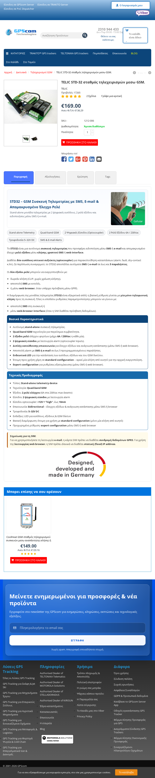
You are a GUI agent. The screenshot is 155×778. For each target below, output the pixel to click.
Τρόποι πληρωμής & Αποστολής (88, 674)
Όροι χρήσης (121, 673)
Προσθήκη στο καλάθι (81, 142)
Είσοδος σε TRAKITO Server (52, 4)
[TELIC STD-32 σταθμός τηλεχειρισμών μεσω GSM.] (30, 106)
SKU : (64, 120)
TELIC (64, 88)
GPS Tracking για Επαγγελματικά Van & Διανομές (15, 751)
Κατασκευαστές (48, 712)
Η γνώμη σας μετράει (89, 688)
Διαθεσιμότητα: (70, 126)
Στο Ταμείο (29, 62)
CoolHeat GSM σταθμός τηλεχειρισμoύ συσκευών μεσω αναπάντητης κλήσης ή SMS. (28, 540)
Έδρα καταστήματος (51, 706)
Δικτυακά (21, 72)
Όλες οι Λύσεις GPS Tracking (19, 678)
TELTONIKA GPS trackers (74, 53)
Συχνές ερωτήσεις (124, 684)
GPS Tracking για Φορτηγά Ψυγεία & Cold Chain (18, 740)
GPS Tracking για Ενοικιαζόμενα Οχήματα (16, 721)
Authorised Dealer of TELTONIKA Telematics (52, 674)
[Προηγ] (134, 73)
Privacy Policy (84, 716)
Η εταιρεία (46, 723)
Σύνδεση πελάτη (123, 679)
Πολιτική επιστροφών (89, 682)
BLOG (134, 53)
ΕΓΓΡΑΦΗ (77, 640)
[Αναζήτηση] (84, 35)
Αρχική (8, 72)
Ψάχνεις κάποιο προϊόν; (90, 693)
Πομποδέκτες (100, 53)
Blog (42, 729)
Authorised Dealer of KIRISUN (56, 700)
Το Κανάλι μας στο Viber (90, 710)
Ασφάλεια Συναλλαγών (127, 690)
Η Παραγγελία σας (87, 699)
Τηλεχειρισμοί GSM (41, 72)
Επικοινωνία (119, 53)
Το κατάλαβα (126, 772)
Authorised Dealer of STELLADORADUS (51, 693)
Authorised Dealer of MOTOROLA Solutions (52, 684)
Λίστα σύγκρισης (86, 705)
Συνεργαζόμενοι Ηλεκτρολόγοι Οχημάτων (128, 748)
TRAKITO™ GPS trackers (43, 53)
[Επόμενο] (149, 73)
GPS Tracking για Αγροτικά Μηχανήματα (18, 712)
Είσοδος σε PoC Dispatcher (19, 8)
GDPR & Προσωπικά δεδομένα (131, 696)
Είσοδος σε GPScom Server (19, 4)
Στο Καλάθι (12, 62)
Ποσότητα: (67, 132)
